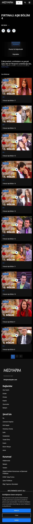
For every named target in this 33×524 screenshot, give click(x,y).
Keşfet (5, 401)
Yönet (16, 515)
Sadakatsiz (6, 436)
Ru (3, 418)
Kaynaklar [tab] (16, 54)
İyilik (4, 432)
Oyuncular (6, 404)
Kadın (4, 443)
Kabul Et (16, 510)
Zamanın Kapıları (8, 422)
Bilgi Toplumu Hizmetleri (10, 484)
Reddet (17, 520)
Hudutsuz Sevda (8, 429)
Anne (4, 450)
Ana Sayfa (6, 390)
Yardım (5, 468)
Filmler (5, 397)
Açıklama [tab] (16, 44)
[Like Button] (8, 30)
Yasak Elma (6, 439)
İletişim (5, 408)
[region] (16, 508)
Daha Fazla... (5, 67)
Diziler (5, 393)
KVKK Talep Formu (8, 477)
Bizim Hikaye (7, 447)
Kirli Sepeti (6, 425)
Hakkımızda (6, 460)
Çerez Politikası (7, 480)
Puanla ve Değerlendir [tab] (16, 49)
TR (18, 2)
